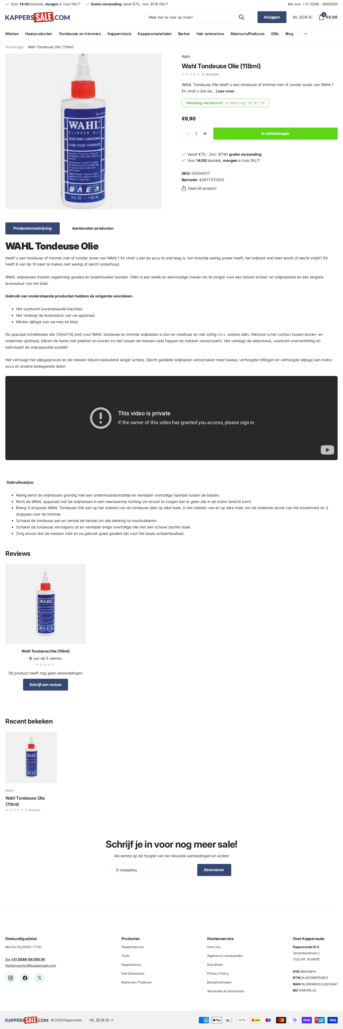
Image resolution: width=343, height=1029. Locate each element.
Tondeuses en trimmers (80, 33)
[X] (39, 978)
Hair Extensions (132, 973)
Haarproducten (38, 33)
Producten (130, 938)
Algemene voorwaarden (225, 956)
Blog (289, 33)
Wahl (186, 56)
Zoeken (241, 17)
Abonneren (214, 869)
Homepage (14, 47)
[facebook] (25, 978)
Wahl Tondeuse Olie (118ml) (24, 801)
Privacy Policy (218, 973)
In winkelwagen (275, 133)
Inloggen (272, 17)
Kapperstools (119, 33)
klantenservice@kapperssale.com (30, 965)
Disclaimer (215, 965)
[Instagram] (10, 978)
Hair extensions (210, 33)
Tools (125, 956)
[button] (205, 134)
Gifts (275, 33)
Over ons (214, 947)
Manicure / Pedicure (136, 982)
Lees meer (225, 91)
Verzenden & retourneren (225, 991)
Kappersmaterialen (155, 33)
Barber (184, 33)
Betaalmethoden (219, 982)
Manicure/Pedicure (247, 33)
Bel (25, 959)
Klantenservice (220, 938)
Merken (12, 33)
